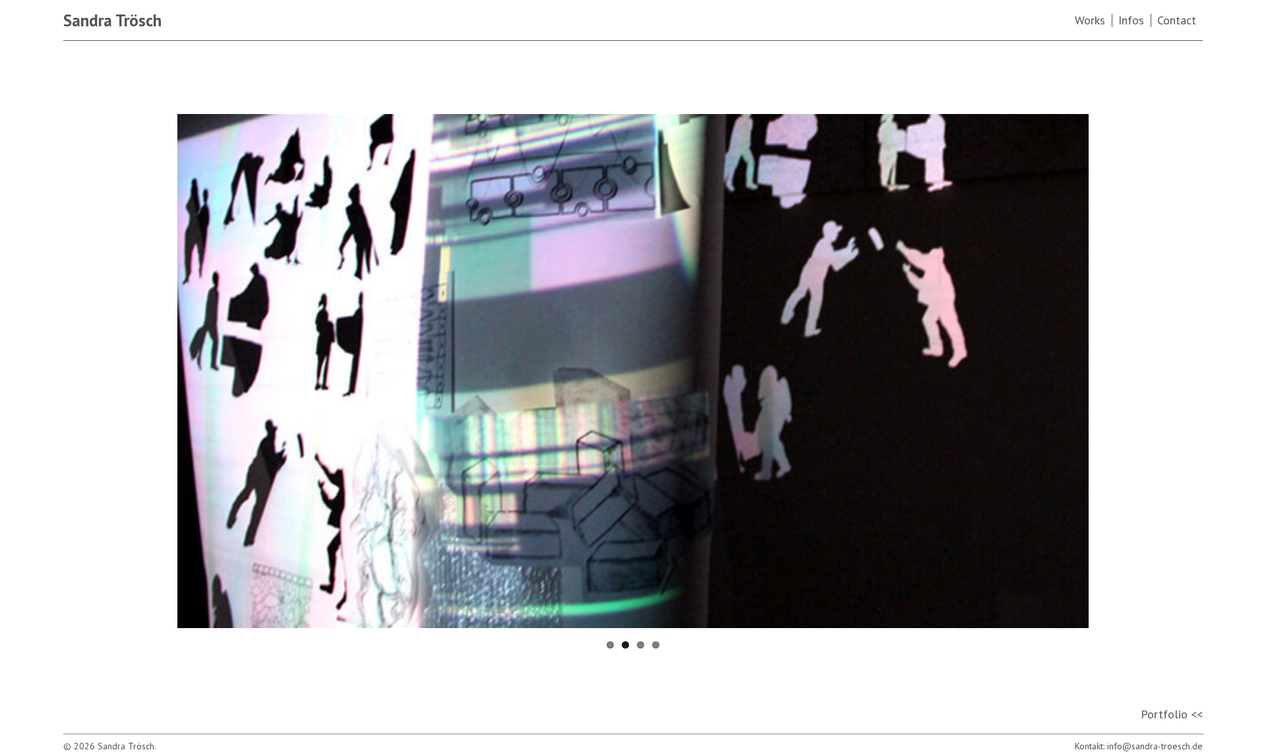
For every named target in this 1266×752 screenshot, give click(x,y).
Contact (1176, 20)
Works (1090, 20)
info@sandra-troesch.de (1155, 746)
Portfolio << (1172, 714)
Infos (1131, 20)
